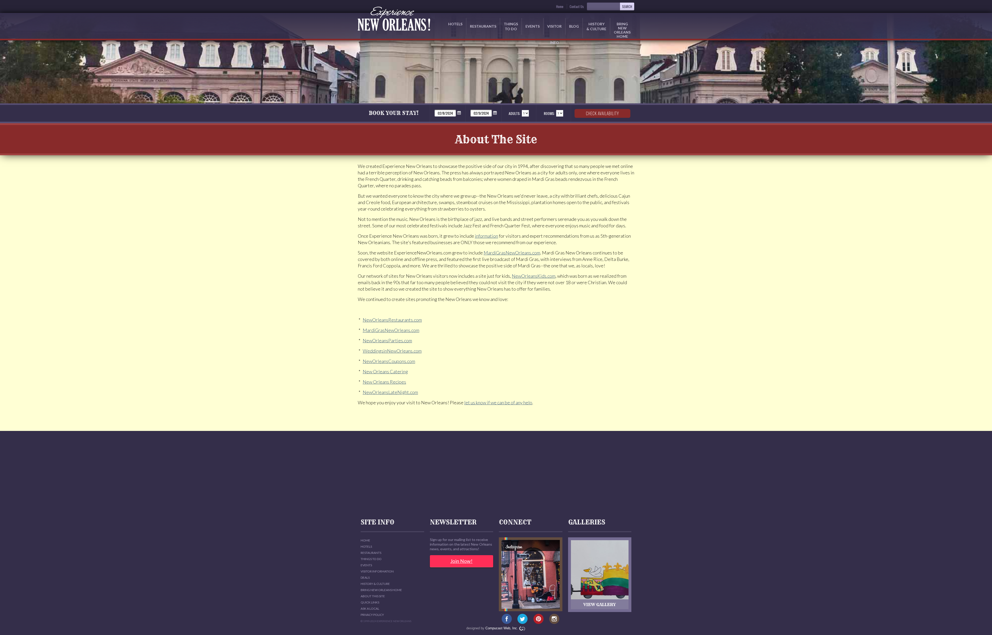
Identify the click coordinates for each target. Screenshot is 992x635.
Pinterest (538, 619)
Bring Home (622, 28)
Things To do (371, 559)
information (486, 236)
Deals (365, 577)
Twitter (522, 619)
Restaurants (483, 26)
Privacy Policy (372, 615)
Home (559, 6)
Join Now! (461, 561)
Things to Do (511, 26)
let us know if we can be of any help (498, 402)
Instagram (554, 619)
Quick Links (370, 602)
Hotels (455, 24)
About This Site (373, 596)
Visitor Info (554, 29)
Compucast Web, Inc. (501, 628)
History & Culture (596, 26)
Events (532, 26)
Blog (574, 26)
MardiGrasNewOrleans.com (512, 252)
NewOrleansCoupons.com (389, 361)
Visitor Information (377, 571)
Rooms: (549, 113)
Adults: (514, 113)
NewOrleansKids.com (533, 276)
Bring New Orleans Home (381, 590)
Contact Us (577, 6)
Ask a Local (370, 608)
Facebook (506, 619)
